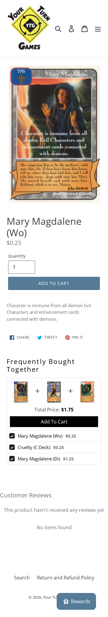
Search (22, 577)
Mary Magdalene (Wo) (40, 436)
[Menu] (97, 28)
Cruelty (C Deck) (34, 447)
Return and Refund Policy (65, 577)
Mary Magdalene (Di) (39, 459)
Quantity (17, 256)
